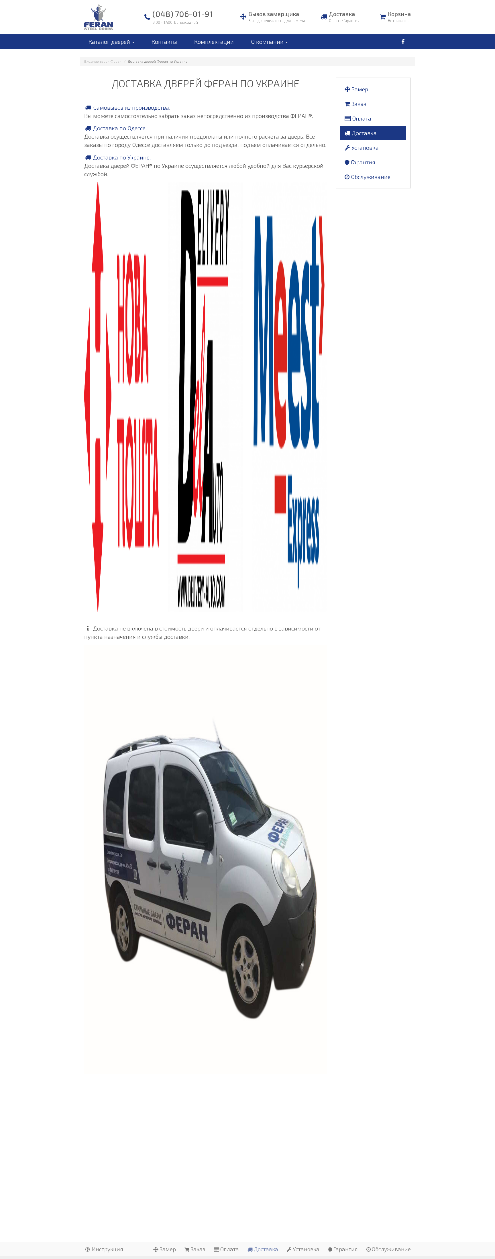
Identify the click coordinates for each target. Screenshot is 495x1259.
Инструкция (107, 1249)
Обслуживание (369, 176)
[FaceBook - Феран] (402, 41)
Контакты (164, 41)
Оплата (361, 118)
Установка (364, 147)
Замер (359, 89)
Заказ (358, 103)
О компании (268, 41)
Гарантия (362, 162)
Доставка (363, 132)
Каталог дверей (110, 41)
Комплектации (214, 41)
